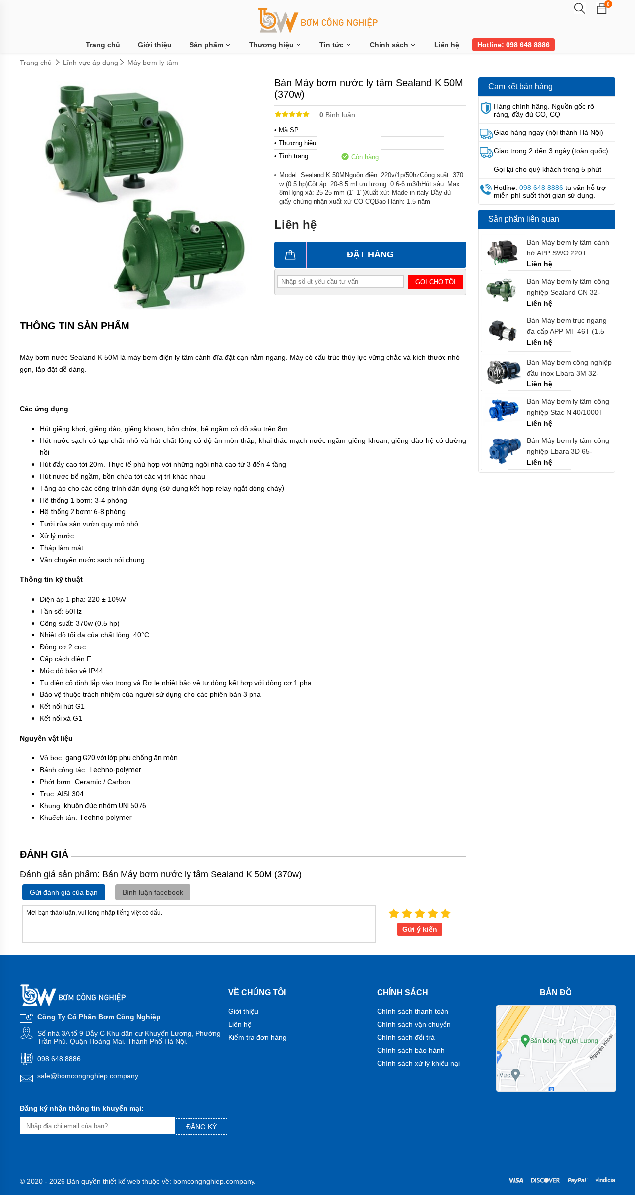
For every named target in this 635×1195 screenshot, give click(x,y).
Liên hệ (446, 45)
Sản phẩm (207, 45)
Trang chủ (103, 45)
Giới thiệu (155, 45)
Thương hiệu (272, 45)
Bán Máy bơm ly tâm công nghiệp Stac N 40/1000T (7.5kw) (568, 407)
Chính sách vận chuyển (414, 1024)
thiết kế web (121, 1181)
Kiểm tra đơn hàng (257, 1037)
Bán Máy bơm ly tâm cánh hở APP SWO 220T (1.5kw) (568, 247)
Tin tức (332, 45)
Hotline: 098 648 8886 (513, 45)
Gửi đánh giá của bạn (64, 892)
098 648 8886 (541, 187)
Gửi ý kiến (419, 929)
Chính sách (390, 45)
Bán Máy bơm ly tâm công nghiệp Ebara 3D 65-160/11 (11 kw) (568, 446)
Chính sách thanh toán (412, 1011)
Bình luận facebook (153, 892)
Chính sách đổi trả (406, 1037)
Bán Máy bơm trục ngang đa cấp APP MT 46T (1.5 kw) (567, 326)
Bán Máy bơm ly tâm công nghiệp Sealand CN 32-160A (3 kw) (568, 287)
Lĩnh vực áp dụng (90, 62)
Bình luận (337, 115)
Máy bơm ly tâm (152, 62)
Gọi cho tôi (435, 282)
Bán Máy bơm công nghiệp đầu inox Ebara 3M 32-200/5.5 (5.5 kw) (569, 367)
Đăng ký (201, 1127)
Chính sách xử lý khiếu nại (418, 1063)
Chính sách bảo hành (410, 1050)
